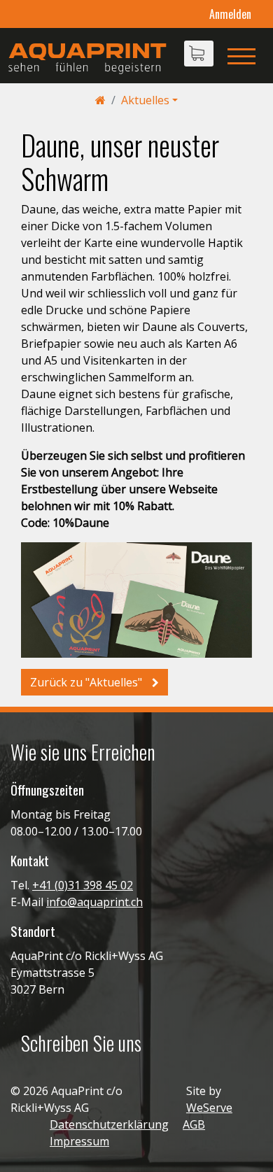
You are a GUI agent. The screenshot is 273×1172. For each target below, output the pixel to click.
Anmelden (230, 14)
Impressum (79, 1141)
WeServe (209, 1107)
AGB (194, 1124)
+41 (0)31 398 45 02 (82, 885)
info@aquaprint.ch (94, 902)
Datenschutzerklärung (109, 1124)
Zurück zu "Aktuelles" (87, 682)
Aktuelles (145, 100)
